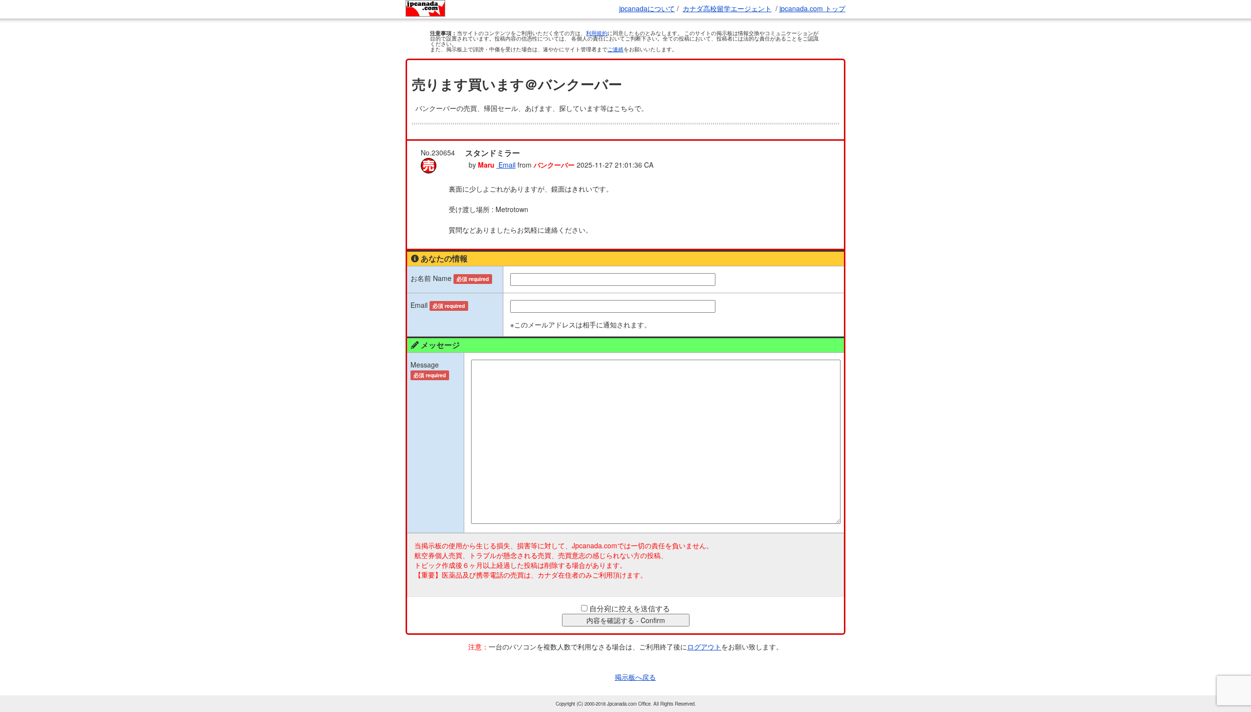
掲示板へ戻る (635, 677)
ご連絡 (615, 49)
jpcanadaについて (647, 8)
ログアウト (704, 646)
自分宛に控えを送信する (629, 608)
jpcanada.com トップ (812, 8)
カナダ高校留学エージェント (727, 8)
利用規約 (596, 33)
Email (506, 165)
